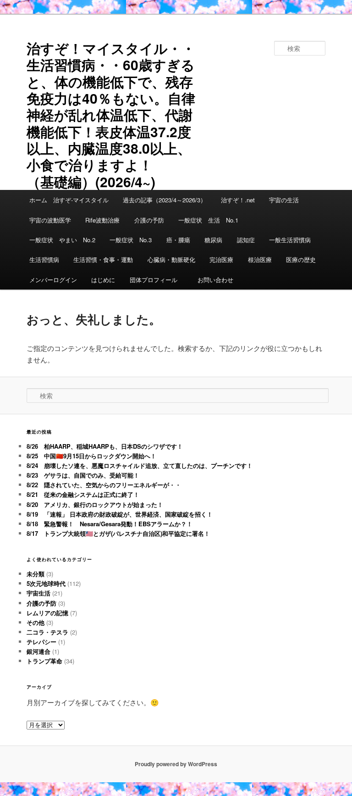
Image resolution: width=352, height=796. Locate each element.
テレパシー (41, 641)
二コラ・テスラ (47, 632)
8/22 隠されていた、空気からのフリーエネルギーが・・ (104, 484)
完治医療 (221, 259)
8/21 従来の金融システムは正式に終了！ (83, 494)
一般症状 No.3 (131, 239)
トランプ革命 (44, 661)
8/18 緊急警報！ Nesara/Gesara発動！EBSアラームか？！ (109, 523)
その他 (35, 622)
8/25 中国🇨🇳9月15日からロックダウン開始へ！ (91, 455)
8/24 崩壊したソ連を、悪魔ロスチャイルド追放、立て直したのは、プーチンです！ (140, 465)
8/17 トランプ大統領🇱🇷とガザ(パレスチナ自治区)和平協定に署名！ (118, 533)
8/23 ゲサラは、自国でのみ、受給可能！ (83, 475)
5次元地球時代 (46, 583)
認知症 (246, 239)
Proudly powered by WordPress (176, 764)
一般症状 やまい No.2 (62, 239)
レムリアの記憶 (47, 612)
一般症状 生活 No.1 (208, 220)
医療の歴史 (301, 259)
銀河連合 (38, 651)
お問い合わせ (215, 279)
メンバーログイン (53, 279)
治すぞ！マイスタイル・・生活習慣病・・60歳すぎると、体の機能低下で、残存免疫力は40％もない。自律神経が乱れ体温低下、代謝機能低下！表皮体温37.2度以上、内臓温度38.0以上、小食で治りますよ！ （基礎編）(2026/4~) (111, 114)
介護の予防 (149, 220)
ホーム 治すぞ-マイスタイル (69, 199)
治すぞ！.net (238, 199)
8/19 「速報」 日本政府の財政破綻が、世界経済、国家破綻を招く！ (120, 514)
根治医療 (260, 259)
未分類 (35, 573)
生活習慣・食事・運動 (103, 259)
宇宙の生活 (284, 199)
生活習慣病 (44, 259)
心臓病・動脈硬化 (171, 259)
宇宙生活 (38, 593)
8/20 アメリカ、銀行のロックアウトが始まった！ (95, 504)
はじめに (103, 279)
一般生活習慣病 (290, 239)
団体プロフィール (156, 279)
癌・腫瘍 (178, 239)
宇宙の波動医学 (50, 220)
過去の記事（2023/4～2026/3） (164, 199)
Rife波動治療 (102, 220)
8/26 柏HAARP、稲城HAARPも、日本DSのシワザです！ (105, 446)
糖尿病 (213, 239)
